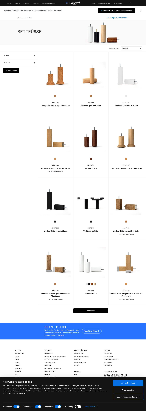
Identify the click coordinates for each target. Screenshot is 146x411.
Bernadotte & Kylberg (111, 359)
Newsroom (77, 359)
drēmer (17, 362)
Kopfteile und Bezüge (51, 359)
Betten (9, 3)
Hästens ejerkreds (80, 362)
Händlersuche (117, 3)
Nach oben (91, 311)
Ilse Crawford (108, 362)
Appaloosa (18, 368)
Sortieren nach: (114, 48)
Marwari (17, 365)
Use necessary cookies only (128, 397)
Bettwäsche (48, 353)
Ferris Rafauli (108, 356)
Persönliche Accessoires (52, 368)
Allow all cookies (128, 383)
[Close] (141, 10)
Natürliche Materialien (81, 356)
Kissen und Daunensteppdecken (55, 356)
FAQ (75, 375)
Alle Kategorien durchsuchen (117, 18)
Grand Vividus (19, 353)
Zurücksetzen (11, 71)
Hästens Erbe (78, 353)
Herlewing (18, 371)
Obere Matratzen (50, 362)
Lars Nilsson (108, 365)
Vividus (17, 356)
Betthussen (48, 365)
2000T (17, 359)
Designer (26, 3)
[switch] (38, 406)
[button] (116, 10)
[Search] (130, 3)
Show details (90, 407)
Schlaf (93, 3)
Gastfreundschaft (104, 3)
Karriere (77, 365)
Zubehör (17, 3)
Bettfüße (47, 374)
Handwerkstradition (48, 3)
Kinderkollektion (49, 371)
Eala (16, 374)
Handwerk (36, 3)
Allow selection (128, 390)
